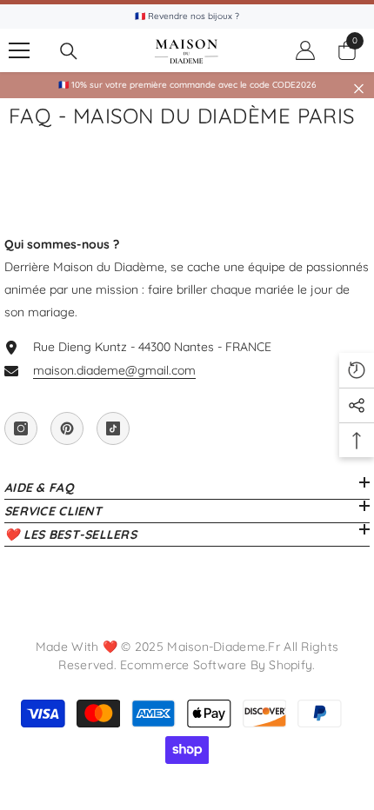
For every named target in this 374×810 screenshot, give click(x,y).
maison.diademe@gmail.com (114, 370)
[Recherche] (68, 51)
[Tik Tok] (113, 428)
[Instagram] (20, 428)
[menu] (19, 50)
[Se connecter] (305, 50)
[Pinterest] (66, 428)
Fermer (358, 89)
